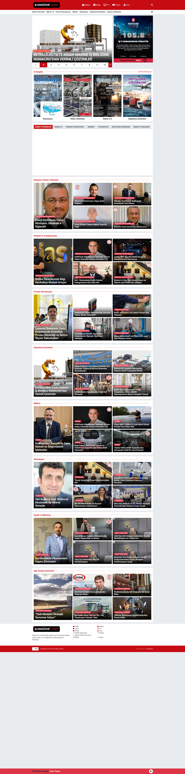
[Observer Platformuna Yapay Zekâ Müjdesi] (92, 194)
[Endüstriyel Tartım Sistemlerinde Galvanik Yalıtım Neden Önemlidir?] (92, 306)
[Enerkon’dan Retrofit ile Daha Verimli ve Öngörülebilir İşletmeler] (53, 429)
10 (105, 65)
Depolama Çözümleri (98, 12)
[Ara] (152, 5)
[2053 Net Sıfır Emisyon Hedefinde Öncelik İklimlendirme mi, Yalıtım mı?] (132, 529)
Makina (75, 12)
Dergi (98, 5)
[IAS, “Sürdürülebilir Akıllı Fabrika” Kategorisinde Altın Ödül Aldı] (92, 273)
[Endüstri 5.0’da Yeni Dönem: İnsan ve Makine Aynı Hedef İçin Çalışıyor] (132, 273)
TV (108, 5)
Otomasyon (84, 12)
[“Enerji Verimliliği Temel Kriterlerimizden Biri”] (92, 473)
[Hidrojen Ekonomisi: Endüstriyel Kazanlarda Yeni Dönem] (132, 194)
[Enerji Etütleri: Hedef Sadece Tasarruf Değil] (92, 217)
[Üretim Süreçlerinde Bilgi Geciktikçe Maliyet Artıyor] (53, 262)
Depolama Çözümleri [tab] (121, 127)
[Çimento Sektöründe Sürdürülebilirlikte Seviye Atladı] (132, 608)
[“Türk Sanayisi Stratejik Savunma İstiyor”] (53, 597)
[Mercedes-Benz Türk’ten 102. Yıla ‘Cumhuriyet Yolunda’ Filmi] (92, 608)
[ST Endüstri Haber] (46, 5)
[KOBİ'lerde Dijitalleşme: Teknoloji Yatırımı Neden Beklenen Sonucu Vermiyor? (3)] (92, 417)
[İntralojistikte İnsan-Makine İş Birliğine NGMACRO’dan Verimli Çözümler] (53, 373)
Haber (77, 626)
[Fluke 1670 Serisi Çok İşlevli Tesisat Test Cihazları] (132, 306)
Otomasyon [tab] (103, 127)
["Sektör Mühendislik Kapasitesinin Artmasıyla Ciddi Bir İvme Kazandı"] (132, 441)
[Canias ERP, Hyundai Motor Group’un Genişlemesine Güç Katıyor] (132, 250)
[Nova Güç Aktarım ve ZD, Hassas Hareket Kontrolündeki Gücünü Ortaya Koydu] (132, 497)
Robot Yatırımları (38, 12)
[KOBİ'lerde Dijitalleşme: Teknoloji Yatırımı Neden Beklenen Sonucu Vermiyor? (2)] (92, 250)
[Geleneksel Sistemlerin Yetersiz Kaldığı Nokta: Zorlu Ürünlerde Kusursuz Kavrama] (132, 473)
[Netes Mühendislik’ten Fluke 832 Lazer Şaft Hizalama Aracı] (132, 329)
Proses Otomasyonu (63, 12)
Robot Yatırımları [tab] (43, 127)
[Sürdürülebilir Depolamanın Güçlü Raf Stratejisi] (92, 385)
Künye (101, 637)
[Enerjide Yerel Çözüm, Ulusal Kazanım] (132, 217)
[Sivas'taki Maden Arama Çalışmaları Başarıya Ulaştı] (92, 585)
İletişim (101, 633)
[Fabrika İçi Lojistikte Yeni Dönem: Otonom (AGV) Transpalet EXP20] (132, 361)
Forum (117, 5)
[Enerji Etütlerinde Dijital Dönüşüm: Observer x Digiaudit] (53, 206)
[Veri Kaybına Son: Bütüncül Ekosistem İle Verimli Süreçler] (53, 485)
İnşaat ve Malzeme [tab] (141, 127)
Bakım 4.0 (50, 12)
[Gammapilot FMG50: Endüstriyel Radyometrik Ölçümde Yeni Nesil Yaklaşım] (92, 329)
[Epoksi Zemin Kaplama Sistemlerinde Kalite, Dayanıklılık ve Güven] (92, 529)
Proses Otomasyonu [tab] (75, 127)
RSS (36, 649)
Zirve (127, 5)
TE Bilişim (149, 649)
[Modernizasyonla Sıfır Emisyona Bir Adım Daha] (132, 585)
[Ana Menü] (152, 12)
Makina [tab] (91, 127)
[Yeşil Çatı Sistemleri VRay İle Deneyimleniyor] (92, 552)
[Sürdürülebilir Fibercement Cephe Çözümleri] (53, 541)
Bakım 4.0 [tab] (58, 127)
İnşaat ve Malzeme (114, 12)
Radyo (87, 5)
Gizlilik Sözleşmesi (81, 633)
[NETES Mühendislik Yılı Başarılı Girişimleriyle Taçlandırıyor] (92, 497)
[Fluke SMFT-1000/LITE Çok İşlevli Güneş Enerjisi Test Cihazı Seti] (132, 417)
